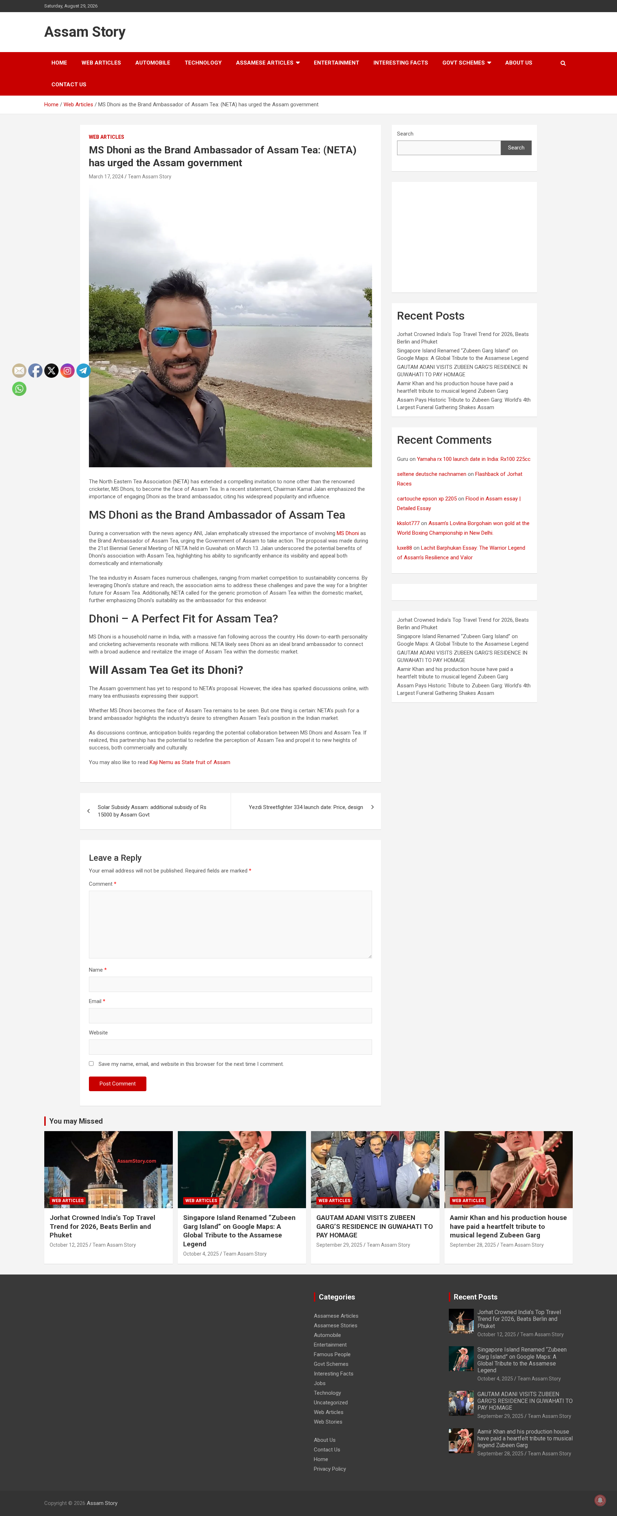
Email (97, 1001)
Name (98, 970)
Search (405, 134)
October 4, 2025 (201, 1254)
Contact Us (68, 84)
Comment (102, 884)
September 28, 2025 (473, 1245)
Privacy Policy (330, 1469)
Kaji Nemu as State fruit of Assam (189, 762)
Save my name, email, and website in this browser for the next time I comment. (191, 1064)
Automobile (152, 63)
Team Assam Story (149, 176)
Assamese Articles (265, 63)
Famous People (332, 1354)
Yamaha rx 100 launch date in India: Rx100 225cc (474, 459)
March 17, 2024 (106, 176)
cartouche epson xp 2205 (427, 498)
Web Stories (328, 1422)
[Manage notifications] (600, 1500)
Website (98, 1032)
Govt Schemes (463, 63)
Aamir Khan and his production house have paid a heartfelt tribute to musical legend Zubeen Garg (508, 1226)
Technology (203, 63)
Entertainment (336, 63)
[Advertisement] (464, 237)
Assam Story (85, 32)
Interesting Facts (400, 63)
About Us (518, 63)
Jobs (320, 1383)
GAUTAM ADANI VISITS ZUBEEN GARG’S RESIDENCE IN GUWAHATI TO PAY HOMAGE (374, 1226)
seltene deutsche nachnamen (431, 474)
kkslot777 (408, 523)
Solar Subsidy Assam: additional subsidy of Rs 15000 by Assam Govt (152, 811)
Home (59, 63)
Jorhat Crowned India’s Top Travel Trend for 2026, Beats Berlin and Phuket (102, 1226)
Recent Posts (476, 1297)
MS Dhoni (348, 533)
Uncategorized (331, 1402)
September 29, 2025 (339, 1245)
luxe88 (404, 548)
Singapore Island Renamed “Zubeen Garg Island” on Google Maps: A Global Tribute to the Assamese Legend (239, 1231)
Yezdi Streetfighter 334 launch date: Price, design (306, 807)
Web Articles (101, 63)
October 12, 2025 (496, 1334)
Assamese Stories (335, 1325)
